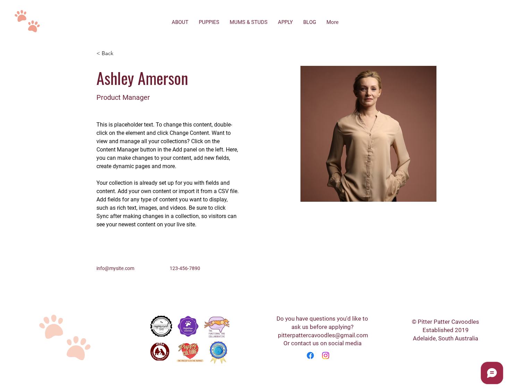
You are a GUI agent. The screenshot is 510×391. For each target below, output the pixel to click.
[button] (110, 54)
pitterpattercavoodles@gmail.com (323, 335)
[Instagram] (325, 355)
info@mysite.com (115, 268)
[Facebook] (310, 355)
